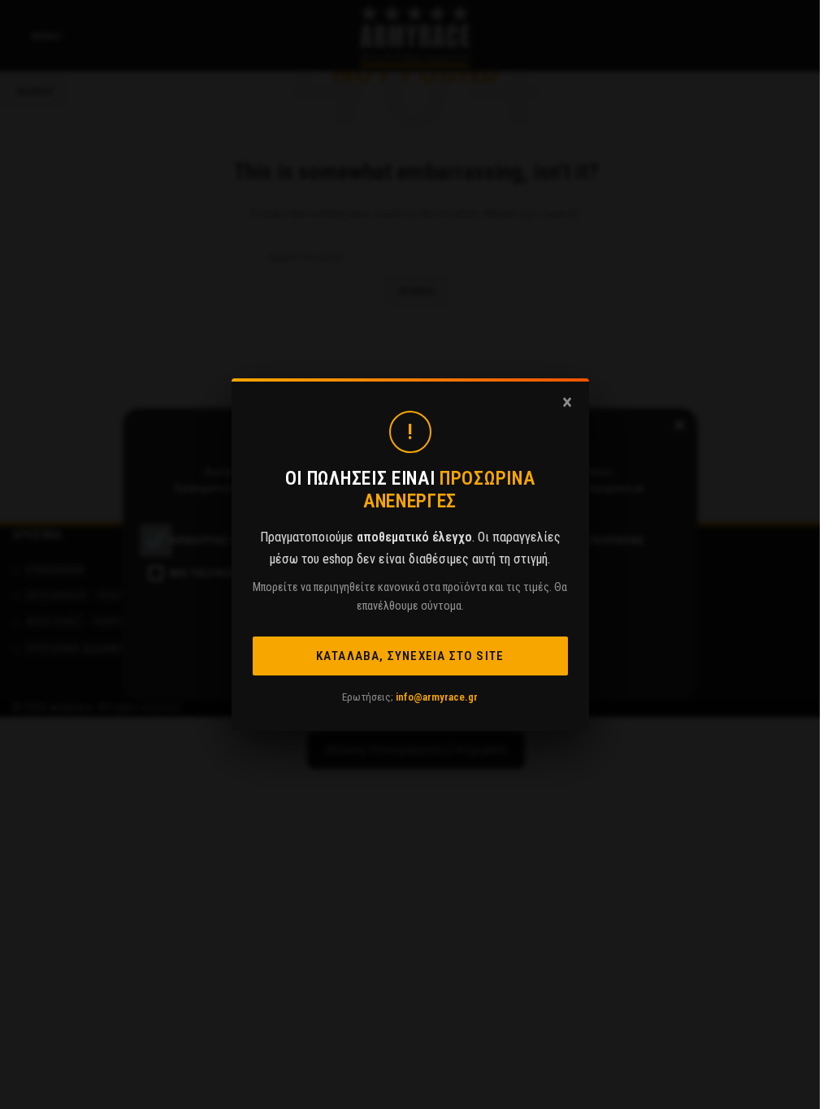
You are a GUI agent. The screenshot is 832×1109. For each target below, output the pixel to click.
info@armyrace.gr (437, 697)
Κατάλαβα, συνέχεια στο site (410, 656)
